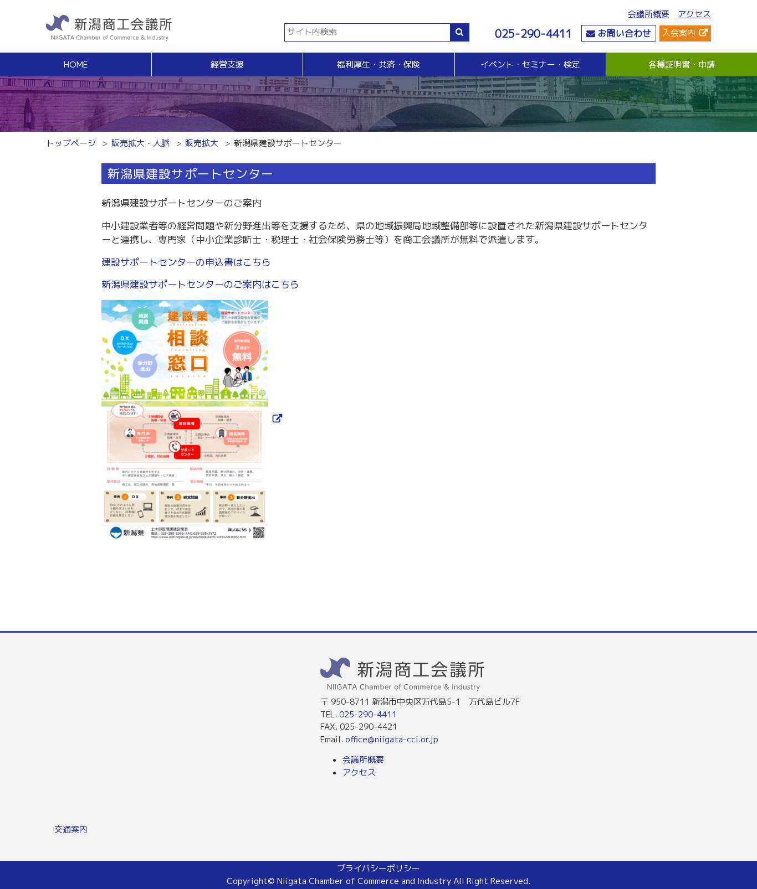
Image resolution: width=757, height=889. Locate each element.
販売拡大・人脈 (140, 143)
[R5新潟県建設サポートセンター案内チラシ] (191, 418)
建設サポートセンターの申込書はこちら (186, 262)
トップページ (71, 143)
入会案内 (678, 33)
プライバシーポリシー (378, 868)
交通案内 (71, 829)
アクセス (694, 14)
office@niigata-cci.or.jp (391, 739)
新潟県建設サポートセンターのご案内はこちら (200, 284)
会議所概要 (648, 14)
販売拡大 (201, 143)
